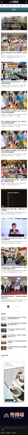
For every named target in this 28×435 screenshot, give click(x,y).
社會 (17, 5)
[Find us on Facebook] (1, 430)
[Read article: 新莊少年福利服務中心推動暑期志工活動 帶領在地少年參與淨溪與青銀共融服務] (14, 100)
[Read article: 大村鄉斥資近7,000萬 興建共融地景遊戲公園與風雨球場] (3, 342)
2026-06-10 (3, 303)
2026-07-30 (10, 332)
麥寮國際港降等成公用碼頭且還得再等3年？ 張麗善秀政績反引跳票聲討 (13, 82)
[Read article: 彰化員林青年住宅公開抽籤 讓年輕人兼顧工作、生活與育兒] (3, 330)
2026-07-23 (10, 326)
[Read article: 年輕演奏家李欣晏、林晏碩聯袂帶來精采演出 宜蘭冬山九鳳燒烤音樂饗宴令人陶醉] (14, 256)
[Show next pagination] (19, 306)
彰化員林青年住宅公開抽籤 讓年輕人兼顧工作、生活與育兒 (16, 329)
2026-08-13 (10, 349)
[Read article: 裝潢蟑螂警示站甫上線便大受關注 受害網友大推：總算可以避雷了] (14, 198)
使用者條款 (14, 432)
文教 (25, 5)
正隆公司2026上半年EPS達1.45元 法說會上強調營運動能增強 (11, 26)
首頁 (2, 13)
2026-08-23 (5, 28)
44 (16, 306)
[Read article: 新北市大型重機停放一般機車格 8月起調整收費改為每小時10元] (3, 336)
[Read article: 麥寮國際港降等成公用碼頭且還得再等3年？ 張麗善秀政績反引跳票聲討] (14, 71)
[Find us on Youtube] (3, 430)
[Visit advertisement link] (14, 382)
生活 (12, 5)
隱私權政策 (8, 432)
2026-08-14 (3, 88)
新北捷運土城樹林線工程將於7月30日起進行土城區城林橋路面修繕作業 (16, 318)
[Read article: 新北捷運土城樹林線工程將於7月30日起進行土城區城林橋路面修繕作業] (3, 319)
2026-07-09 (3, 245)
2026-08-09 (10, 344)
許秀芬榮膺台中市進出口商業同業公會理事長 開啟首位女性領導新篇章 (14, 238)
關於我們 (3, 432)
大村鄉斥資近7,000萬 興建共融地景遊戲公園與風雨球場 (17, 341)
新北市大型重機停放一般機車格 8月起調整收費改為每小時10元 (16, 335)
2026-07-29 (10, 320)
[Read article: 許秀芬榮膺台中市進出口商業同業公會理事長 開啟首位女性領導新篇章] (14, 227)
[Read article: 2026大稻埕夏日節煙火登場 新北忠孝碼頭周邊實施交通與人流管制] (3, 324)
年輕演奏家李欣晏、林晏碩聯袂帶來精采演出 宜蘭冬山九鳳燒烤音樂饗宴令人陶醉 (14, 268)
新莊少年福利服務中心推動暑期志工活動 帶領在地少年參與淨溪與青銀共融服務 (14, 111)
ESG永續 (7, 5)
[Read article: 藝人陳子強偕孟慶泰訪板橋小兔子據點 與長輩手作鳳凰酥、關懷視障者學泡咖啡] (14, 169)
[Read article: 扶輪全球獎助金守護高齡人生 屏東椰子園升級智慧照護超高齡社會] (14, 285)
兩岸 (3, 235)
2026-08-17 (3, 59)
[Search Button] (26, 2)
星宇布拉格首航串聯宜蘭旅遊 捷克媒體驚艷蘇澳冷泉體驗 (17, 347)
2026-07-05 (3, 274)
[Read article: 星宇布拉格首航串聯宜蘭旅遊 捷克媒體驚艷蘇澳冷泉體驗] (3, 348)
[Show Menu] (1, 2)
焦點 (2, 5)
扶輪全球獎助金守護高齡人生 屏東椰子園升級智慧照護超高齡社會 (14, 297)
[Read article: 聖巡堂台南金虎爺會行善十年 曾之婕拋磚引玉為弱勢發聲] (14, 42)
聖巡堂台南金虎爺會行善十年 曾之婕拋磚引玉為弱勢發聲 (14, 53)
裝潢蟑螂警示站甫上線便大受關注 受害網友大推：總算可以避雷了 (14, 209)
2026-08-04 (3, 117)
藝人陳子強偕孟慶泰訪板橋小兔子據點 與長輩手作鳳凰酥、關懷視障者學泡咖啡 (14, 180)
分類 (4, 13)
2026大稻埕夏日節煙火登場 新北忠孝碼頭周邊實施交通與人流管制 (16, 323)
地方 (21, 5)
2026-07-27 (3, 215)
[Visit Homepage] (14, 2)
